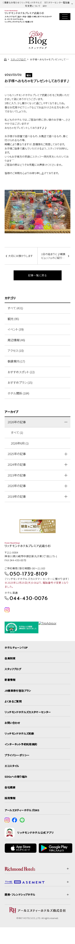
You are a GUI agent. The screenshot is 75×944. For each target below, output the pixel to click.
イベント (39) (16, 329)
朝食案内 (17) (16, 361)
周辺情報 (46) (16, 340)
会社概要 (10, 787)
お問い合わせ (12, 723)
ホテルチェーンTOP (16, 647)
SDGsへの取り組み (16, 776)
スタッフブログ (13, 669)
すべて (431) (15, 308)
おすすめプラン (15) (20, 382)
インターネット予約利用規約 (21, 744)
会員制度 (10, 658)
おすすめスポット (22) (21, 372)
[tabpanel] (37, 211)
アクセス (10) (16, 350)
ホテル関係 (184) (18, 393)
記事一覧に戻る (37, 275)
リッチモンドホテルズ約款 (19, 733)
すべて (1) (17, 432)
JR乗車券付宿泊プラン (18, 690)
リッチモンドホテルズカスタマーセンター (28, 712)
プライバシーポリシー (17, 755)
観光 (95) (13, 319)
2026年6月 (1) (20, 443)
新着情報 (10, 680)
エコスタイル (12, 766)
